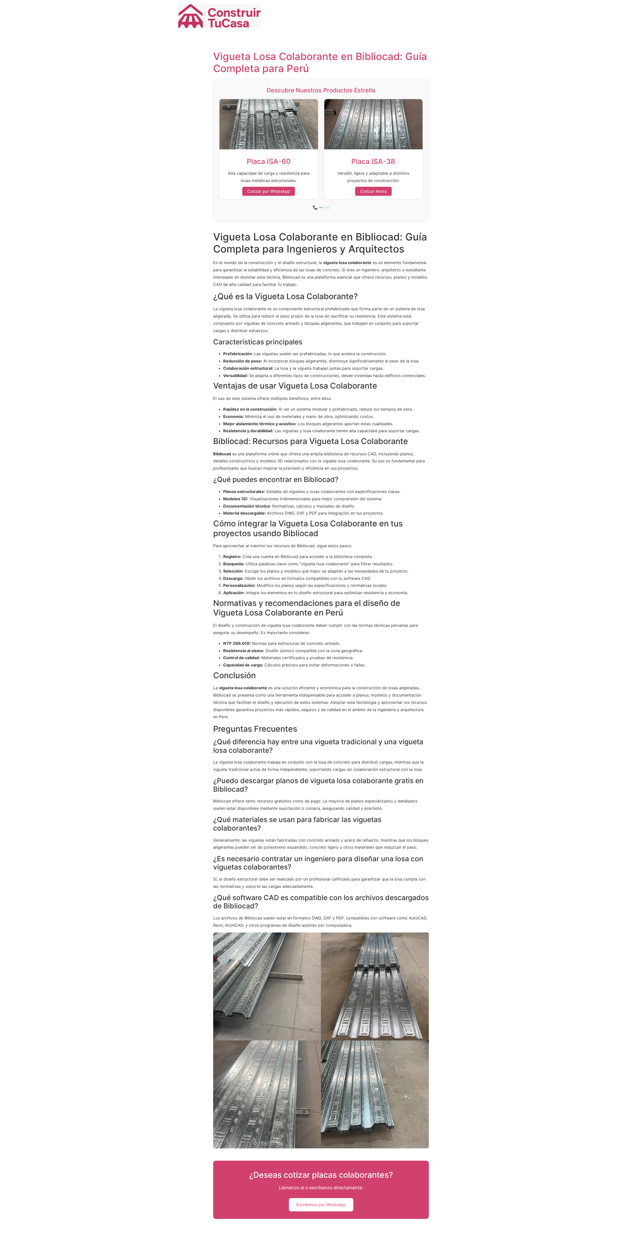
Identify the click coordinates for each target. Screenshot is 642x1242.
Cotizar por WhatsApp (268, 191)
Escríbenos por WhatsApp (321, 1204)
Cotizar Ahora (373, 191)
